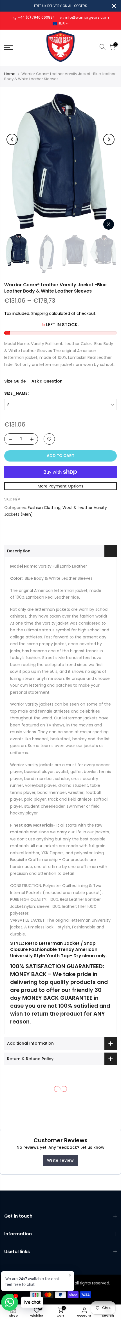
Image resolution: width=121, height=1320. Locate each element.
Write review (60, 1160)
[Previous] (12, 139)
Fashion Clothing (44, 507)
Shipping (39, 313)
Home (9, 73)
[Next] (109, 139)
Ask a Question (47, 381)
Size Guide (15, 381)
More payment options (60, 486)
